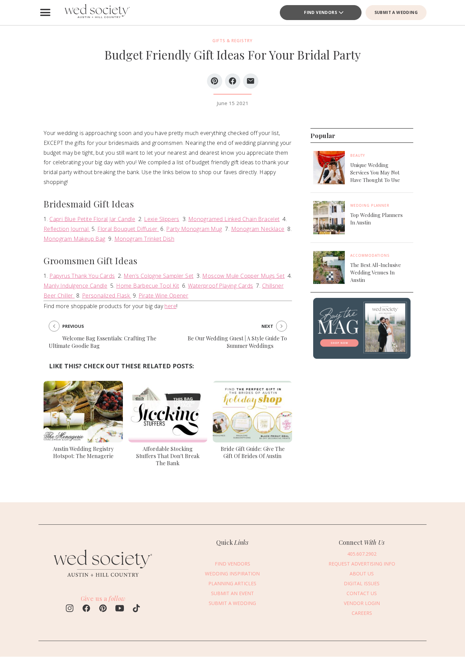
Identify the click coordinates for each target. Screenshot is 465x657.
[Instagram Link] (69, 609)
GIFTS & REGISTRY (232, 41)
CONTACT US (362, 593)
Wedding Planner (369, 205)
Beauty (357, 155)
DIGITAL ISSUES (362, 583)
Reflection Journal (67, 229)
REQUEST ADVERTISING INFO (361, 563)
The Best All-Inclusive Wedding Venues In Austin (375, 272)
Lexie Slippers (161, 219)
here (170, 306)
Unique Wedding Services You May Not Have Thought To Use (375, 172)
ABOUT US (362, 573)
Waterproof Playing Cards (220, 285)
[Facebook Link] (86, 609)
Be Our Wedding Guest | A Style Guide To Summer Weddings (237, 342)
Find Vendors (320, 12)
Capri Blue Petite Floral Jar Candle (92, 219)
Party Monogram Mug (194, 229)
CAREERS (362, 613)
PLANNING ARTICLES (232, 583)
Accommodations (370, 255)
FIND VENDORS (232, 563)
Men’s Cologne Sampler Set (158, 276)
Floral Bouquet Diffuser (128, 229)
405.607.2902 (361, 554)
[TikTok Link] (136, 609)
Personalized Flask (106, 295)
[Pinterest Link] (103, 609)
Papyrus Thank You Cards (82, 276)
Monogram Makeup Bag (75, 238)
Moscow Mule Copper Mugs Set (243, 276)
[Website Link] (103, 580)
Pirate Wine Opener (163, 295)
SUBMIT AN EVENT (232, 593)
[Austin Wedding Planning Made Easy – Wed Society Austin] (96, 12)
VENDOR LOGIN (362, 603)
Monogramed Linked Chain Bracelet (234, 219)
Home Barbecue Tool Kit (147, 285)
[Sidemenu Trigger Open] (45, 12)
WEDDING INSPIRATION (232, 573)
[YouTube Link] (119, 609)
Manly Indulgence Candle (75, 285)
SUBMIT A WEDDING (396, 12)
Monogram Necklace (258, 229)
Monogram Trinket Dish (144, 238)
